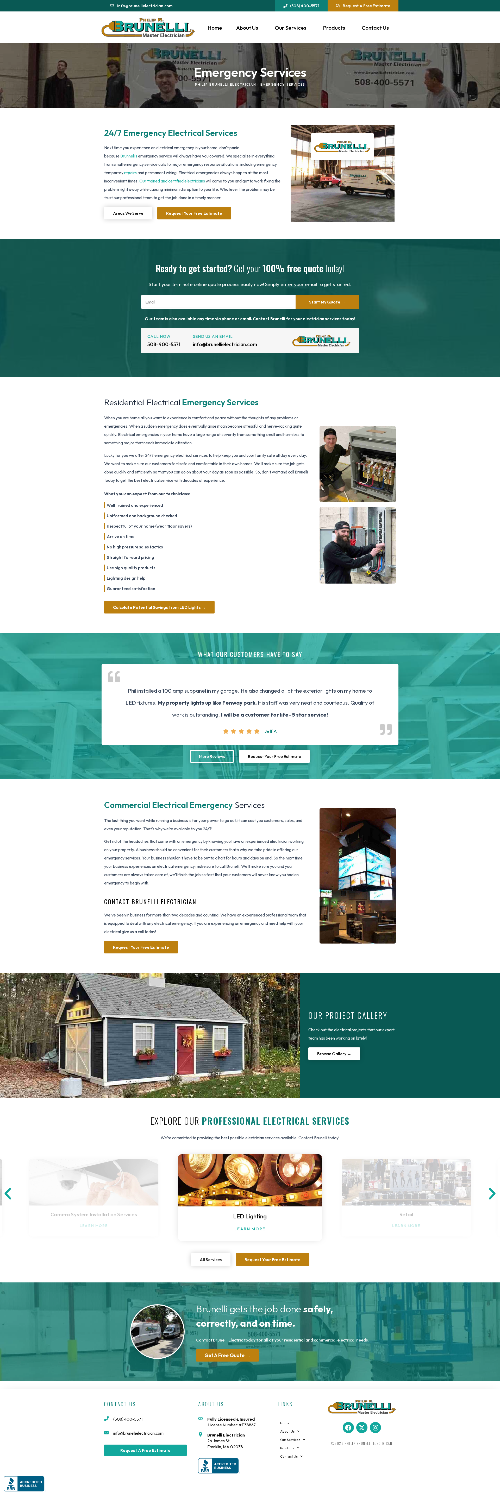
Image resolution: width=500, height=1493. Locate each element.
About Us (247, 27)
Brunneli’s (128, 156)
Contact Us (375, 27)
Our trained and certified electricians (172, 181)
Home (215, 27)
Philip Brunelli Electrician (225, 84)
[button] (8, 1193)
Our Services (290, 27)
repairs (130, 172)
